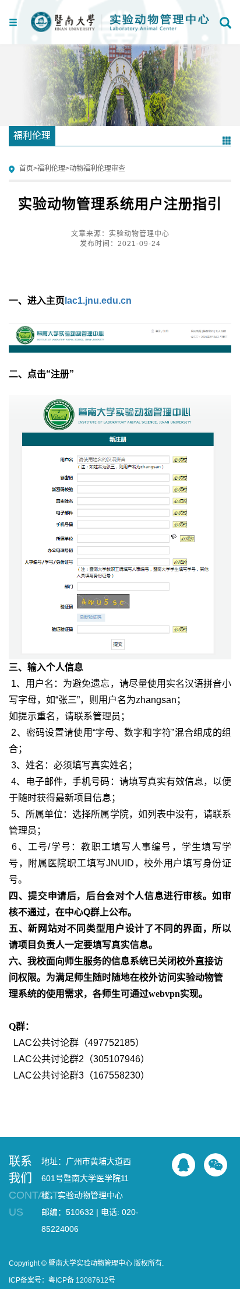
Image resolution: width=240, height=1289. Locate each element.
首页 (26, 168)
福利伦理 (51, 168)
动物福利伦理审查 (97, 168)
